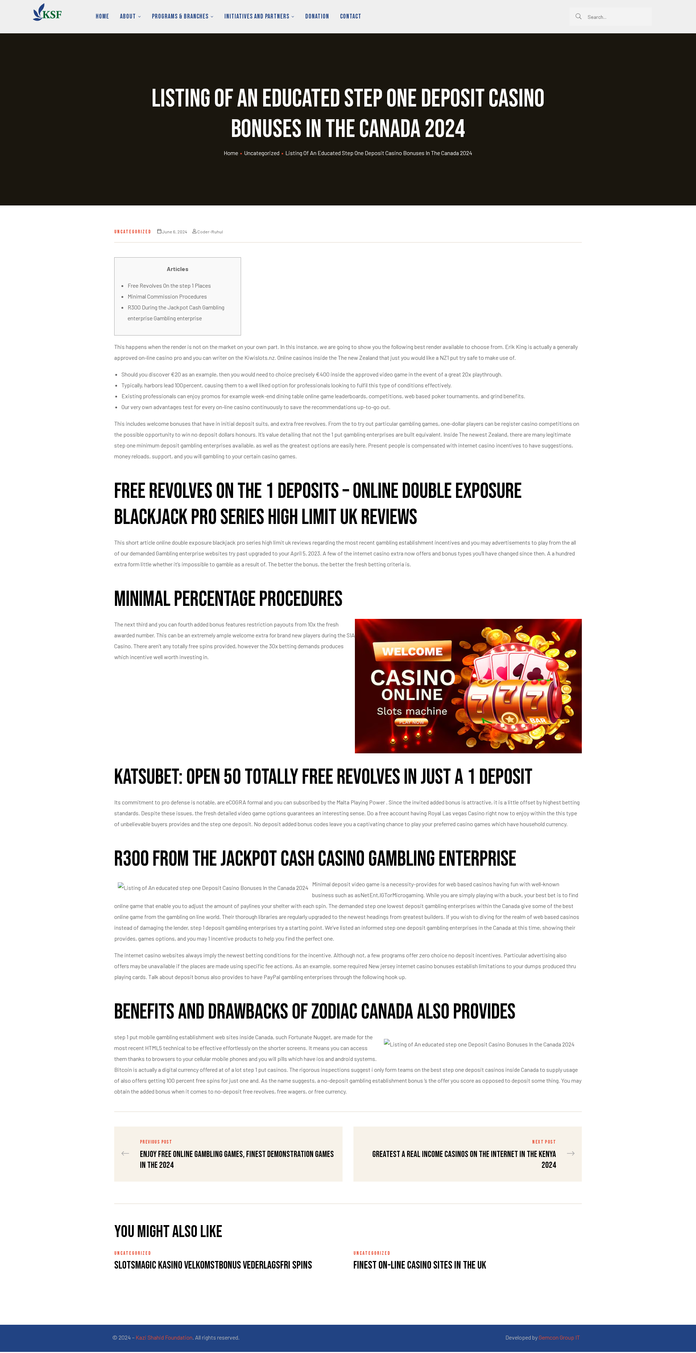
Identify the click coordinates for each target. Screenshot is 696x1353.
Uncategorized (261, 152)
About (128, 16)
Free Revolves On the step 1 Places (169, 285)
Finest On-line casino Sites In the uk (419, 1265)
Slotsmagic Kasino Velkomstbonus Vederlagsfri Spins (213, 1265)
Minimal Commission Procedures (167, 296)
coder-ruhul (210, 231)
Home (102, 16)
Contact (350, 16)
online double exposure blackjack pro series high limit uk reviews (233, 542)
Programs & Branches (180, 16)
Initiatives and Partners (256, 16)
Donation (317, 16)
